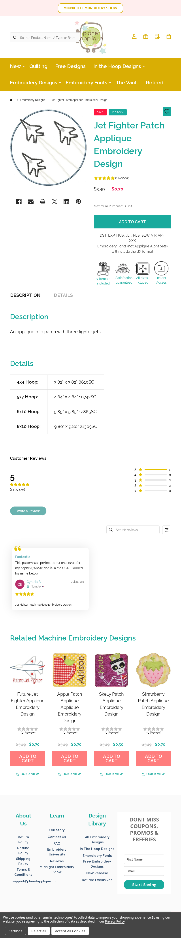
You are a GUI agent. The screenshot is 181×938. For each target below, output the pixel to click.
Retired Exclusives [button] (97, 880)
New (15, 66)
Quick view (30, 774)
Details (63, 295)
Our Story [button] (57, 830)
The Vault (127, 82)
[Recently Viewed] (157, 36)
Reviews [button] (57, 861)
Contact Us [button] (57, 837)
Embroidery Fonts (86, 82)
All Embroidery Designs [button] (97, 839)
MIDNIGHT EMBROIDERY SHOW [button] (90, 8)
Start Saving (144, 884)
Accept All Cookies (70, 931)
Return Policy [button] (23, 839)
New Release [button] (97, 873)
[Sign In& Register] (134, 36)
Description (25, 295)
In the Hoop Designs (117, 66)
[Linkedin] (66, 201)
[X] (54, 201)
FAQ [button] (57, 844)
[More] (24, 66)
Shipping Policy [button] (23, 861)
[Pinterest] (78, 201)
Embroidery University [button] (56, 852)
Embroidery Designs (33, 82)
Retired (155, 82)
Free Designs (70, 66)
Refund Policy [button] (23, 850)
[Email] (31, 201)
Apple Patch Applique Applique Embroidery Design (69, 707)
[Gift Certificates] (145, 36)
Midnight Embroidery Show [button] (57, 869)
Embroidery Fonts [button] (97, 856)
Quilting (38, 66)
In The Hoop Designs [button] (97, 849)
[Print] (43, 201)
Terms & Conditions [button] (23, 872)
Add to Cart (132, 221)
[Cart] (168, 36)
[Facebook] (19, 201)
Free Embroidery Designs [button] (97, 863)
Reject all (38, 931)
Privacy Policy (114, 921)
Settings (15, 931)
